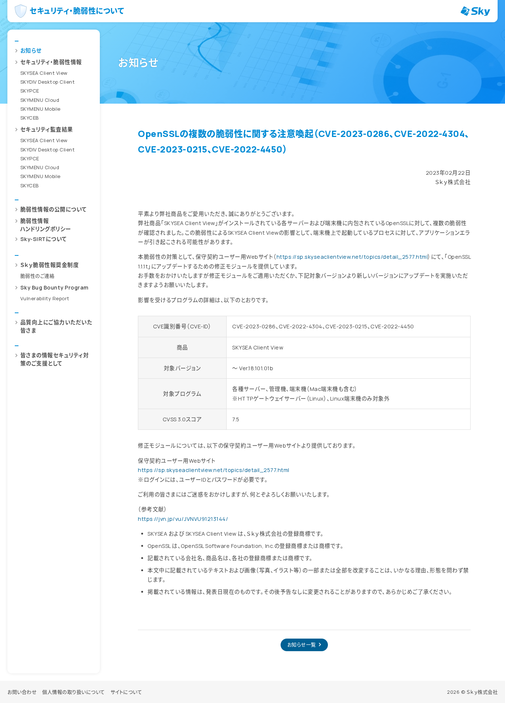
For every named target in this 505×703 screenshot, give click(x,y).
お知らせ (31, 50)
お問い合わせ (22, 692)
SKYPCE (29, 91)
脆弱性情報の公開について (53, 209)
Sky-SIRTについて (43, 238)
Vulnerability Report (45, 298)
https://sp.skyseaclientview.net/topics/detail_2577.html (352, 256)
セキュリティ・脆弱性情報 (51, 62)
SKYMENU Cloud (40, 100)
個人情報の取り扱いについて (73, 692)
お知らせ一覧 (301, 644)
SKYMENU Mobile (40, 109)
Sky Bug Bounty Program (54, 287)
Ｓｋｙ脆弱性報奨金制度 (49, 264)
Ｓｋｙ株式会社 (482, 692)
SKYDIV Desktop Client (47, 81)
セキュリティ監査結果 (46, 129)
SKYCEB (29, 117)
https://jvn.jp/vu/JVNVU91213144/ (183, 518)
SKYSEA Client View (44, 73)
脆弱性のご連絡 (37, 275)
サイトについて (126, 692)
